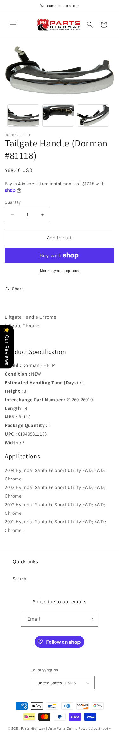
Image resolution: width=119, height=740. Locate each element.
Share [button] (18, 288)
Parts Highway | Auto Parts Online (49, 728)
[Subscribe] (91, 619)
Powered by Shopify (94, 728)
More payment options (59, 270)
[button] (13, 24)
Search (20, 578)
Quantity (13, 202)
